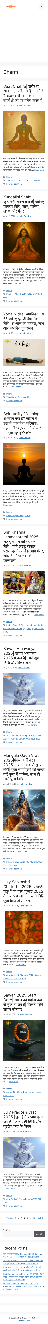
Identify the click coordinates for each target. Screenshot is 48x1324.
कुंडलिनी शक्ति (27, 294)
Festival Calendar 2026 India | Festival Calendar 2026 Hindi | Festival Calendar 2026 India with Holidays (24, 1286)
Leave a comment (14, 184)
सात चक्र (22, 180)
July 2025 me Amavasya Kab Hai (21, 735)
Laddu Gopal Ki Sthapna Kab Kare (21, 625)
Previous (8, 1218)
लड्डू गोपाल (27, 629)
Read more (39, 170)
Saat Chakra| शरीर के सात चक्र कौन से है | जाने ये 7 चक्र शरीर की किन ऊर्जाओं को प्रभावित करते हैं (23, 93)
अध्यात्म (27, 516)
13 (34, 1218)
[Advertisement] (24, 38)
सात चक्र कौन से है (33, 180)
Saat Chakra (11, 180)
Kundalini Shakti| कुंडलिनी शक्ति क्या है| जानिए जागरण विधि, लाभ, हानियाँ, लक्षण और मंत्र (23, 204)
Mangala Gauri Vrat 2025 (17, 862)
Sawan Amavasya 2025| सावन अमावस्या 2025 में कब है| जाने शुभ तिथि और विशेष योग (21, 655)
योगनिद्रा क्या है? (23, 397)
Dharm (9, 177)
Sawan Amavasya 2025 (29, 739)
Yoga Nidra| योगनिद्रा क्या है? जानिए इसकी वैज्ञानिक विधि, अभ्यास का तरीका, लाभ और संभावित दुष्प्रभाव (24, 321)
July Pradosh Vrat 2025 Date (19, 1199)
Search (6, 1230)
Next (40, 1218)
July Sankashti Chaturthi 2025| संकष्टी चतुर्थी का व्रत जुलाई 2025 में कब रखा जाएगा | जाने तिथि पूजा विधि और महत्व (23, 891)
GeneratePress (24, 1320)
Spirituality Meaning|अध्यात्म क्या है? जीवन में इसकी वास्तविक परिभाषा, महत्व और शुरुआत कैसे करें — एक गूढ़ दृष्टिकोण (22, 423)
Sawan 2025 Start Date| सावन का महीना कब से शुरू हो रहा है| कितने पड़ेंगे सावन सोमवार (23, 1002)
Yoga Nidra (11, 397)
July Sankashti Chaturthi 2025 (19, 975)
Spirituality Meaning (15, 516)
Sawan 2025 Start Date (16, 1092)
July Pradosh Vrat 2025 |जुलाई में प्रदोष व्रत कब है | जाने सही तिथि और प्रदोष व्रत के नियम (23, 1119)
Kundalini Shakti (13, 294)
